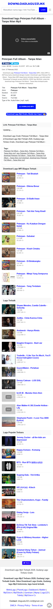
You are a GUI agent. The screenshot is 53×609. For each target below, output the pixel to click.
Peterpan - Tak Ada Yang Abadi (31, 211)
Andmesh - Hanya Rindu (28, 330)
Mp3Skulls (18, 593)
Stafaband (33, 590)
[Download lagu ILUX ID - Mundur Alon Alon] (8, 397)
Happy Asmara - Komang (28, 450)
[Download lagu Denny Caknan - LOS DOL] (8, 384)
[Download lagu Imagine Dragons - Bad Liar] (8, 347)
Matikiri (42, 590)
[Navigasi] (49, 10)
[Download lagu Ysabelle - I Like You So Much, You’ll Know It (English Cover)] (8, 359)
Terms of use (37, 605)
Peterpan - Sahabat (26, 236)
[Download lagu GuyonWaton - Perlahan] (8, 372)
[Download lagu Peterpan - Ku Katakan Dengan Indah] (8, 227)
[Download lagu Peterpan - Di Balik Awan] (8, 202)
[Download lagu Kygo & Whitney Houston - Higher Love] (8, 541)
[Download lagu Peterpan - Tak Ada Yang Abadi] (8, 215)
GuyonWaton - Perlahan (28, 368)
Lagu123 (45, 593)
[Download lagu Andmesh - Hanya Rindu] (8, 334)
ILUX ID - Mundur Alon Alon (29, 393)
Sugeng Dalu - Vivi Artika (28, 475)
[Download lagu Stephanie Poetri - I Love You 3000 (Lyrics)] (8, 422)
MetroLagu (11, 590)
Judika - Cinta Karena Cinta (29, 318)
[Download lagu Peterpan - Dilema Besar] (8, 190)
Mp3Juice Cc (30, 595)
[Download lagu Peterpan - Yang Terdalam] (8, 290)
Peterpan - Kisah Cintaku (28, 249)
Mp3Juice (7, 593)
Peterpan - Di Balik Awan (28, 199)
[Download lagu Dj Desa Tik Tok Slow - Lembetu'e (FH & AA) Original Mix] (8, 529)
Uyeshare (28, 593)
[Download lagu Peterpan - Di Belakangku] (8, 265)
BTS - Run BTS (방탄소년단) (29, 462)
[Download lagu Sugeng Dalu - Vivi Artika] (8, 479)
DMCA (13, 605)
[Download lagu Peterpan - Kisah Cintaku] (8, 252)
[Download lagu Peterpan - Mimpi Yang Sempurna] (8, 277)
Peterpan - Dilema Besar (28, 186)
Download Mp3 (27, 106)
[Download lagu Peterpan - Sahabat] (8, 240)
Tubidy (20, 595)
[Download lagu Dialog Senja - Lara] (8, 516)
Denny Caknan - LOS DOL (29, 380)
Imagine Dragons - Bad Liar (29, 343)
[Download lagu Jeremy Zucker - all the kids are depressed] (8, 441)
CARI (43, 10)
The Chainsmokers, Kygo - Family (32, 500)
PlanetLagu (22, 590)
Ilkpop (36, 593)
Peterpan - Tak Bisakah (27, 174)
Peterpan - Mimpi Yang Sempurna (32, 274)
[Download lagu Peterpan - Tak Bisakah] (8, 177)
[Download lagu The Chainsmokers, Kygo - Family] (8, 504)
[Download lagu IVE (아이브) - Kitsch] (8, 491)
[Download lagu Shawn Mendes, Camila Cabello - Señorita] (8, 309)
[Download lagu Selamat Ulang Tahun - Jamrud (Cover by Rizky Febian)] (8, 554)
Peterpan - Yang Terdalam (29, 286)
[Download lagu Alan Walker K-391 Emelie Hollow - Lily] (8, 409)
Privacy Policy (24, 605)
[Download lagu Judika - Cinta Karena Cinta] (8, 322)
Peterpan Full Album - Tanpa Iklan (25, 73)
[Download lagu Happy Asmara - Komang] (8, 454)
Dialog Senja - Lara (25, 512)
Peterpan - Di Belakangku (28, 261)
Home (28, 563)
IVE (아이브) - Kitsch (26, 487)
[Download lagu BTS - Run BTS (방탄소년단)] (8, 466)
